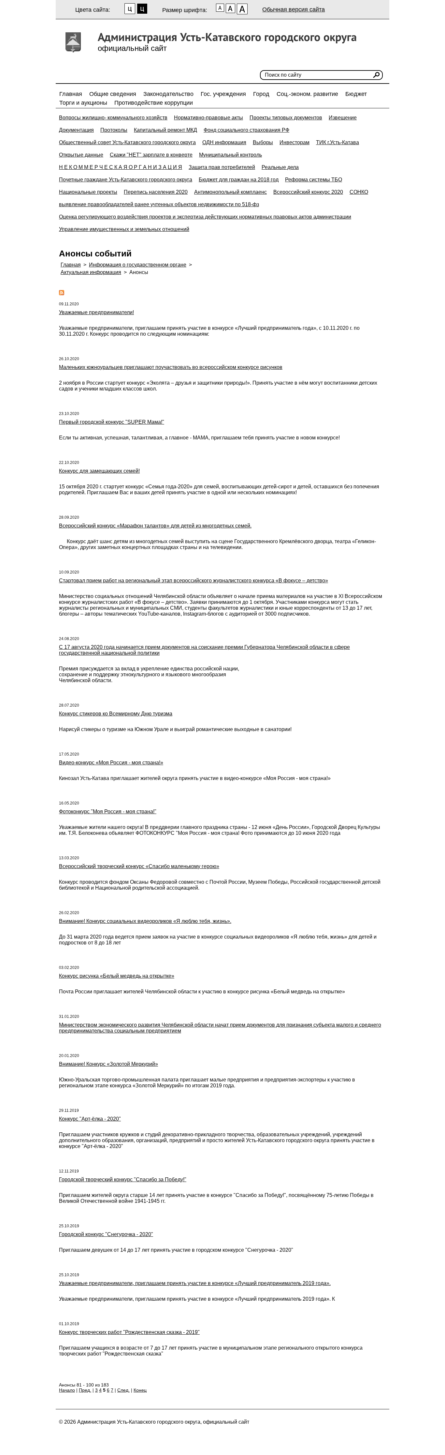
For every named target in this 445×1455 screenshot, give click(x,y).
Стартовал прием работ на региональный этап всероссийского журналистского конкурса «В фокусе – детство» (193, 580)
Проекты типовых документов (286, 117)
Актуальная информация (91, 272)
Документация (76, 130)
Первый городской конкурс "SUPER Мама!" (111, 422)
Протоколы (113, 130)
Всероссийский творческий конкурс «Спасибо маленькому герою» (139, 866)
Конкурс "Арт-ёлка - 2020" (90, 1119)
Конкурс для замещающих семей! (99, 471)
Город (261, 94)
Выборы (263, 142)
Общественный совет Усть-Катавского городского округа (127, 142)
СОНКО (359, 192)
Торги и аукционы (83, 103)
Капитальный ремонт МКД (165, 130)
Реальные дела (280, 167)
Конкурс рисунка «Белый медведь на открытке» (116, 976)
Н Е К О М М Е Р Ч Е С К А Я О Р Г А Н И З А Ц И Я (120, 167)
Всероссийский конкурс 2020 (308, 192)
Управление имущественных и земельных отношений (124, 229)
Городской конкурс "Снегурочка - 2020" (106, 1234)
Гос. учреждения (223, 94)
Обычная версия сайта (293, 9)
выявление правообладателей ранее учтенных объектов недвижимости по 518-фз (159, 204)
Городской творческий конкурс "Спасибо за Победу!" (122, 1179)
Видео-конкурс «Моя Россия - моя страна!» (111, 762)
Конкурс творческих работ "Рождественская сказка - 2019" (129, 1332)
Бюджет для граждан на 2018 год (239, 179)
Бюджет (356, 94)
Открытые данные (81, 155)
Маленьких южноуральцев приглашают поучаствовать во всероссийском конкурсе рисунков (170, 367)
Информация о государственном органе (137, 265)
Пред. (85, 1390)
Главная (70, 94)
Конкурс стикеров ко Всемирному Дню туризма (115, 713)
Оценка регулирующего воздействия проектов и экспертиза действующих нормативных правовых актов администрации (205, 217)
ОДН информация (224, 142)
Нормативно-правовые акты (208, 117)
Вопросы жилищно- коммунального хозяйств (113, 117)
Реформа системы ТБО (313, 179)
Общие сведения (112, 94)
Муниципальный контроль (230, 155)
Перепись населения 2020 (156, 192)
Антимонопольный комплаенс (230, 192)
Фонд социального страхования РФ (246, 130)
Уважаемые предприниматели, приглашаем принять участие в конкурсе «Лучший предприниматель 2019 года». (195, 1283)
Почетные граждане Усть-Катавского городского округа (125, 179)
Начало (67, 1390)
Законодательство (168, 94)
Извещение (343, 117)
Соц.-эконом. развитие (307, 94)
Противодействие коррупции (153, 103)
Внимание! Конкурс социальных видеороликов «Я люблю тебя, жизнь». (145, 921)
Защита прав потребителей (222, 167)
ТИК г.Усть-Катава (337, 142)
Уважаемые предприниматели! (96, 312)
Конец (140, 1390)
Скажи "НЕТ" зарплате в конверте (151, 155)
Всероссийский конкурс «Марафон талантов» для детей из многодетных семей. (155, 525)
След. (123, 1390)
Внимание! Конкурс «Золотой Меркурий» (108, 1064)
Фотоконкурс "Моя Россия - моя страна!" (107, 811)
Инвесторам (294, 142)
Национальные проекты (88, 192)
